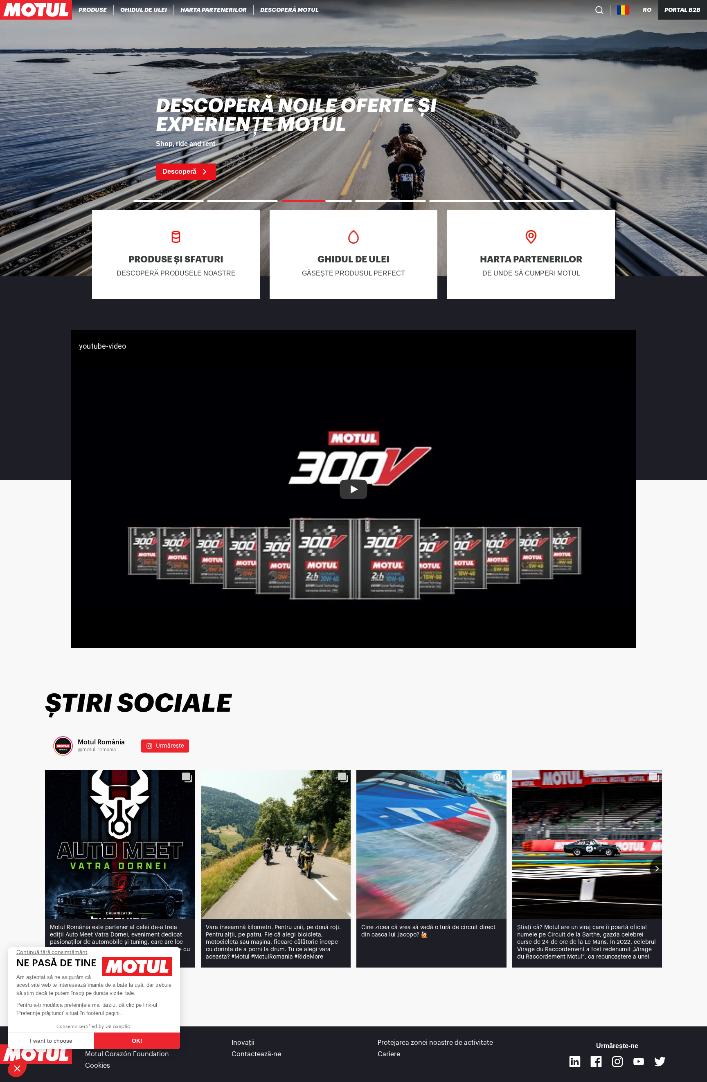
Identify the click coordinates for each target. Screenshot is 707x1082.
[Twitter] (660, 1061)
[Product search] (599, 10)
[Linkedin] (575, 1061)
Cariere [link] (389, 1054)
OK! (137, 1040)
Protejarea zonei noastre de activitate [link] (435, 1042)
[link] (353, 138)
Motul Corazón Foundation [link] (127, 1054)
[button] (17, 1068)
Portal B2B (682, 10)
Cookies (97, 1065)
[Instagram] (617, 1061)
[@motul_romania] (63, 746)
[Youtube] (638, 1061)
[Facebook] (596, 1061)
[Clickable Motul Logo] (36, 10)
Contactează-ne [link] (256, 1054)
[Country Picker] (623, 10)
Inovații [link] (243, 1042)
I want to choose (51, 1040)
